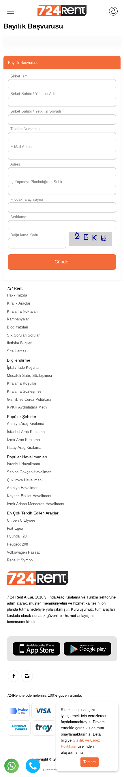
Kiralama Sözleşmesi (24, 391)
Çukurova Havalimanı (25, 480)
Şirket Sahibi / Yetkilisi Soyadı (35, 111)
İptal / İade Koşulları (24, 367)
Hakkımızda (17, 295)
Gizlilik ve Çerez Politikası (29, 399)
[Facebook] (13, 676)
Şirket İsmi (19, 76)
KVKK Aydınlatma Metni (27, 407)
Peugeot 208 (17, 544)
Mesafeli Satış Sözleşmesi (29, 375)
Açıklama (18, 217)
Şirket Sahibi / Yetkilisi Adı (32, 94)
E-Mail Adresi (21, 147)
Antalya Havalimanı (23, 488)
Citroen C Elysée (21, 520)
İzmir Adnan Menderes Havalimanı (35, 504)
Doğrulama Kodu (24, 235)
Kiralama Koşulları (22, 383)
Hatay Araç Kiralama (24, 447)
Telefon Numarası (25, 129)
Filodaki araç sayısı (26, 199)
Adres (15, 164)
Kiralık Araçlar (18, 303)
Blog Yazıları (17, 327)
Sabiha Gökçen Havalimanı (29, 472)
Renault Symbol (20, 560)
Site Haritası (17, 351)
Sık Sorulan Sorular (23, 335)
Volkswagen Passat (23, 552)
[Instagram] (27, 676)
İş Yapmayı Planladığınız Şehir (36, 182)
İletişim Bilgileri (19, 343)
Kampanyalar (18, 319)
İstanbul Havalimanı (23, 464)
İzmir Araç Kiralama (23, 440)
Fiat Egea (15, 528)
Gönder (62, 261)
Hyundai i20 (17, 536)
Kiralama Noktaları (22, 311)
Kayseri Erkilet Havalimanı (29, 496)
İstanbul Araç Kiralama (26, 432)
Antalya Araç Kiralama (25, 423)
